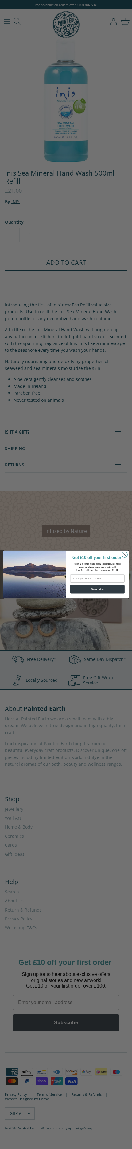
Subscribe (97, 589)
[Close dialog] (124, 554)
